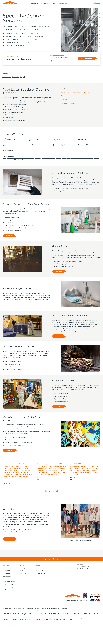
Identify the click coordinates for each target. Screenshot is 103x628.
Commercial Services (68, 96)
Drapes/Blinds (95, 158)
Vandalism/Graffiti (17, 160)
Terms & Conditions (41, 568)
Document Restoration (84, 158)
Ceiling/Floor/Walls (72, 158)
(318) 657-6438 (94, 3)
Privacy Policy (39, 570)
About (54, 3)
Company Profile (24, 568)
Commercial (45, 3)
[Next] (57, 491)
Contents (24, 160)
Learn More (9, 235)
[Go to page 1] (50, 491)
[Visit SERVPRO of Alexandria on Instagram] (53, 559)
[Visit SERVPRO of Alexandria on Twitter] (49, 559)
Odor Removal (7, 160)
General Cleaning (8, 587)
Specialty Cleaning (8, 584)
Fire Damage (6, 570)
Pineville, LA (15, 77)
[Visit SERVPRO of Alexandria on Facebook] (57, 559)
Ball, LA (22, 77)
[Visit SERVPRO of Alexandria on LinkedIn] (45, 559)
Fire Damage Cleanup (68, 103)
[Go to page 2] (51, 491)
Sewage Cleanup (8, 158)
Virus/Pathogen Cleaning (34, 158)
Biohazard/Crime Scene (20, 158)
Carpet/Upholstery (61, 158)
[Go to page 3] (53, 491)
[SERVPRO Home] (10, 2)
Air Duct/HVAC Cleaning (48, 158)
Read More (8, 539)
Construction (6, 579)
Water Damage (7, 568)
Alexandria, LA (6, 77)
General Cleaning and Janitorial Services (75, 92)
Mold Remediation (67, 100)
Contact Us (63, 3)
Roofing (5, 589)
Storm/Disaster (7, 576)
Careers (21, 570)
